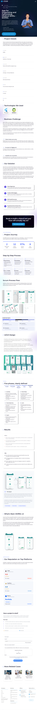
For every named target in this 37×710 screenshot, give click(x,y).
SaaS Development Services (13, 697)
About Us (2, 693)
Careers (30, 690)
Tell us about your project (18, 224)
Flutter (10, 172)
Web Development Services (13, 695)
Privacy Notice (17, 658)
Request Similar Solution (9, 33)
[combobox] (18, 641)
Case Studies (6, 5)
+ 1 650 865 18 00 (32, 696)
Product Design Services (13, 699)
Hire (1, 690)
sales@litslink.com (33, 694)
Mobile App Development (13, 693)
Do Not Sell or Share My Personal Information (4, 699)
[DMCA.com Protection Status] (3, 703)
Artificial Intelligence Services (13, 690)
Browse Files (18, 653)
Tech (1, 694)
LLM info (2, 702)
